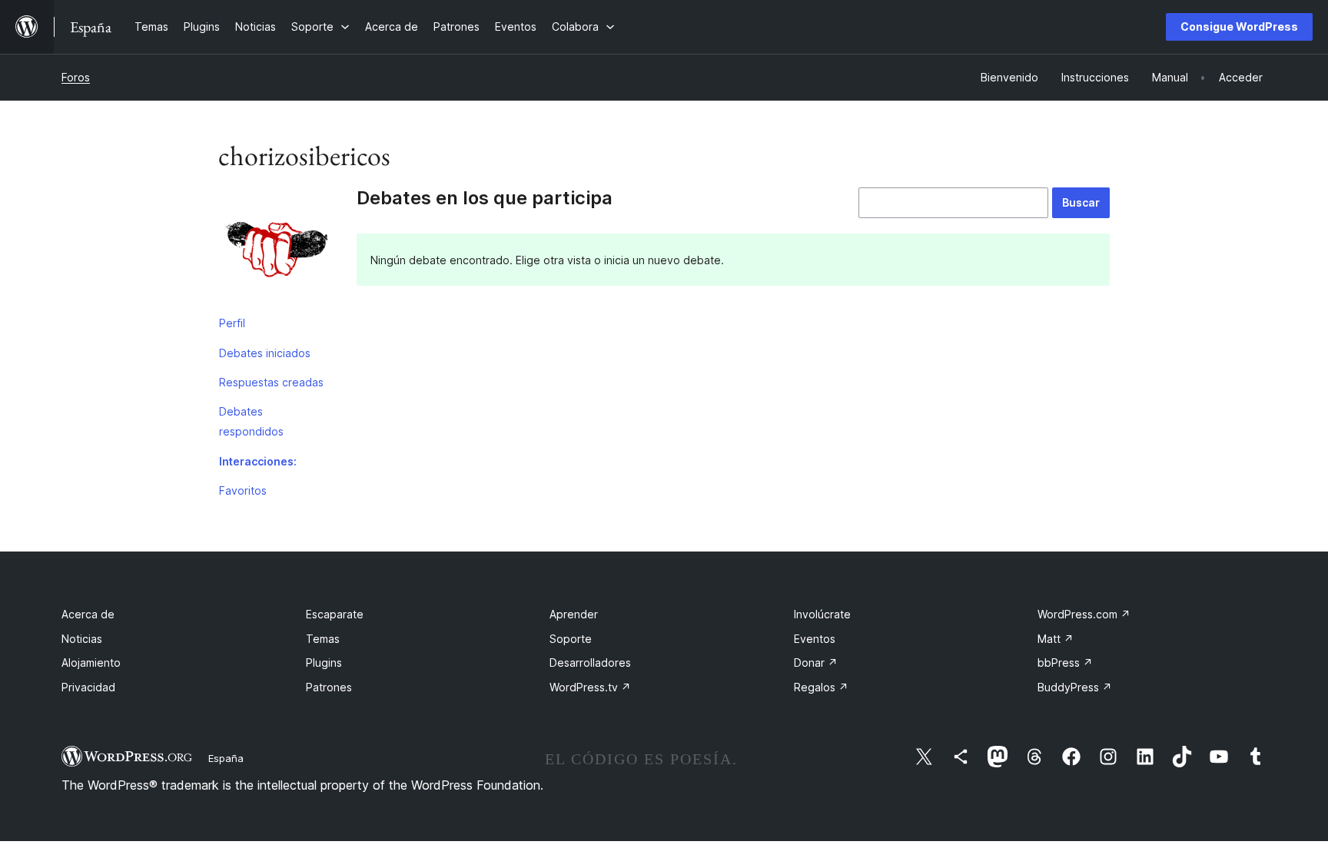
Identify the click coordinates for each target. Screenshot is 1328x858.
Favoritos (243, 490)
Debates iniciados (264, 352)
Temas (323, 638)
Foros (75, 77)
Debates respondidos (251, 421)
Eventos (814, 638)
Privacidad (88, 687)
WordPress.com (1084, 614)
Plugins (324, 662)
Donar (816, 662)
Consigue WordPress (1239, 26)
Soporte (570, 638)
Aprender (573, 614)
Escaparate (335, 614)
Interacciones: (258, 461)
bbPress (1065, 662)
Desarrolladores (590, 662)
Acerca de (88, 614)
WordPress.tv (590, 687)
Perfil (232, 323)
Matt (1056, 638)
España (226, 758)
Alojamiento (91, 662)
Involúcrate (822, 614)
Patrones (329, 687)
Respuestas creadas (271, 382)
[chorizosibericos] (276, 248)
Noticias (81, 638)
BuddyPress (1075, 687)
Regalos (821, 687)
